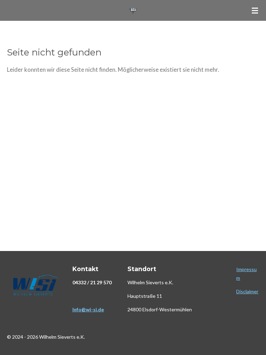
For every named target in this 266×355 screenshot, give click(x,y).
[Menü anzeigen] (255, 10)
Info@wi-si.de (88, 309)
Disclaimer (247, 291)
